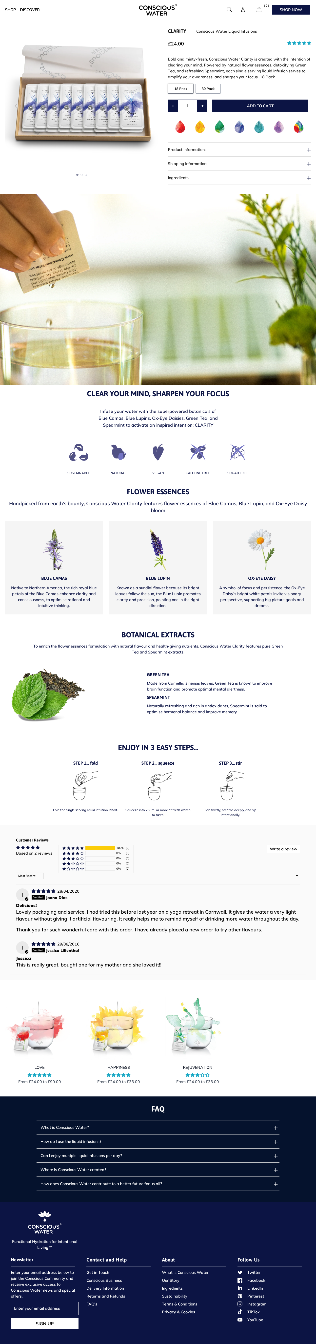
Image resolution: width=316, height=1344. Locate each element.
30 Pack (208, 88)
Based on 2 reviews (34, 853)
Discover (30, 9)
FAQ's (91, 1304)
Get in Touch (97, 1272)
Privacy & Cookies (178, 1311)
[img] (44, 891)
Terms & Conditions (179, 1304)
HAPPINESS (118, 1067)
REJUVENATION (197, 1067)
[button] (147, 106)
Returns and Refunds (105, 1296)
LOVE (39, 1067)
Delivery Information (105, 1288)
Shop (10, 9)
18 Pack (180, 88)
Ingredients (172, 1288)
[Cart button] (259, 9)
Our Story (170, 1280)
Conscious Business (104, 1280)
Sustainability (174, 1296)
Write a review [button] (283, 848)
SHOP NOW (291, 9)
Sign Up (45, 1323)
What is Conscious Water (185, 1272)
